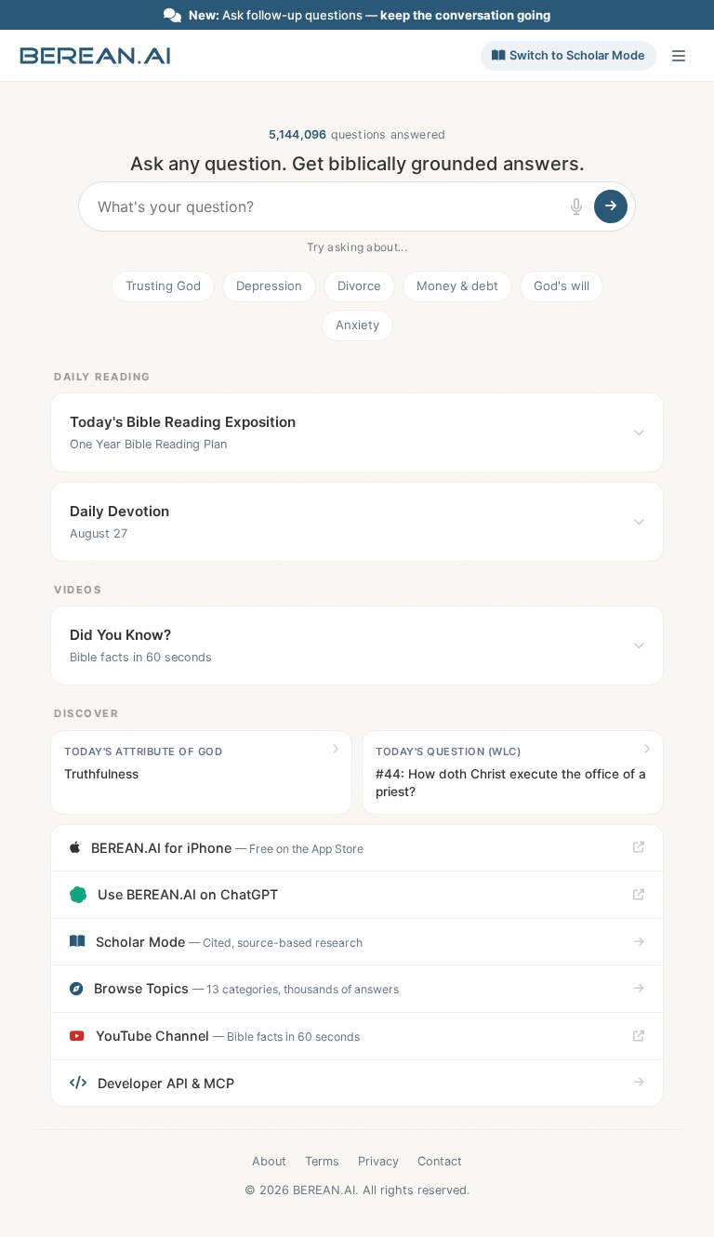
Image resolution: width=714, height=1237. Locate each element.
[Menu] (678, 56)
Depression (269, 285)
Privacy (378, 1161)
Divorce (359, 285)
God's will (561, 285)
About (269, 1161)
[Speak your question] (576, 206)
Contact (439, 1161)
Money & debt (457, 285)
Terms (322, 1161)
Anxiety (357, 324)
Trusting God (163, 285)
